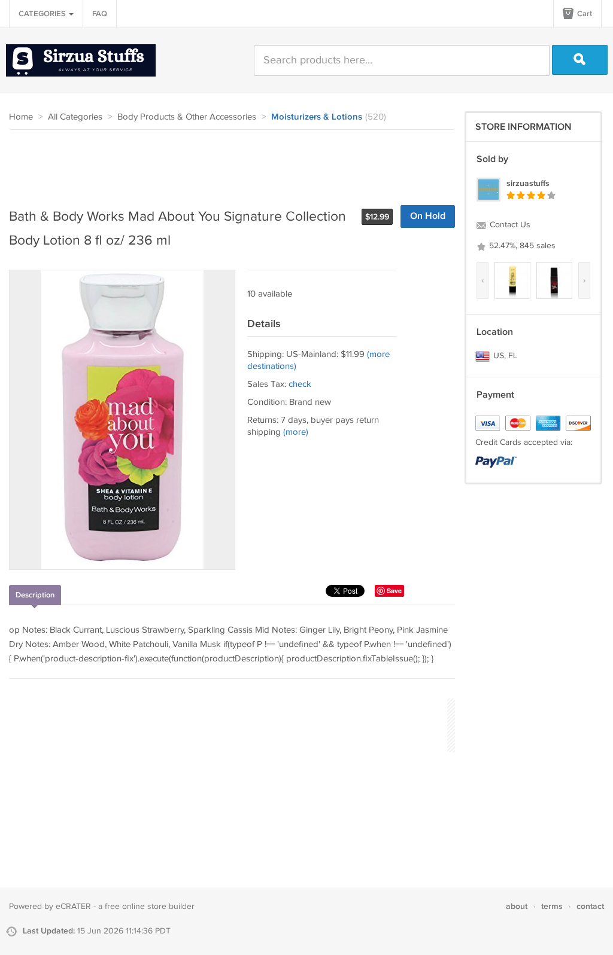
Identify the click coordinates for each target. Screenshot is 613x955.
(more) (295, 432)
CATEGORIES (43, 14)
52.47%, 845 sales (521, 246)
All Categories (75, 117)
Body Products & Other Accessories (186, 117)
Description (35, 595)
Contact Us (508, 225)
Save (394, 590)
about (516, 906)
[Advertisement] (227, 163)
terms (552, 906)
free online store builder (150, 906)
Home (21, 117)
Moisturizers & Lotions (316, 117)
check (300, 384)
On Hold (427, 216)
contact (590, 906)
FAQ (99, 14)
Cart (583, 14)
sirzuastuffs (528, 183)
